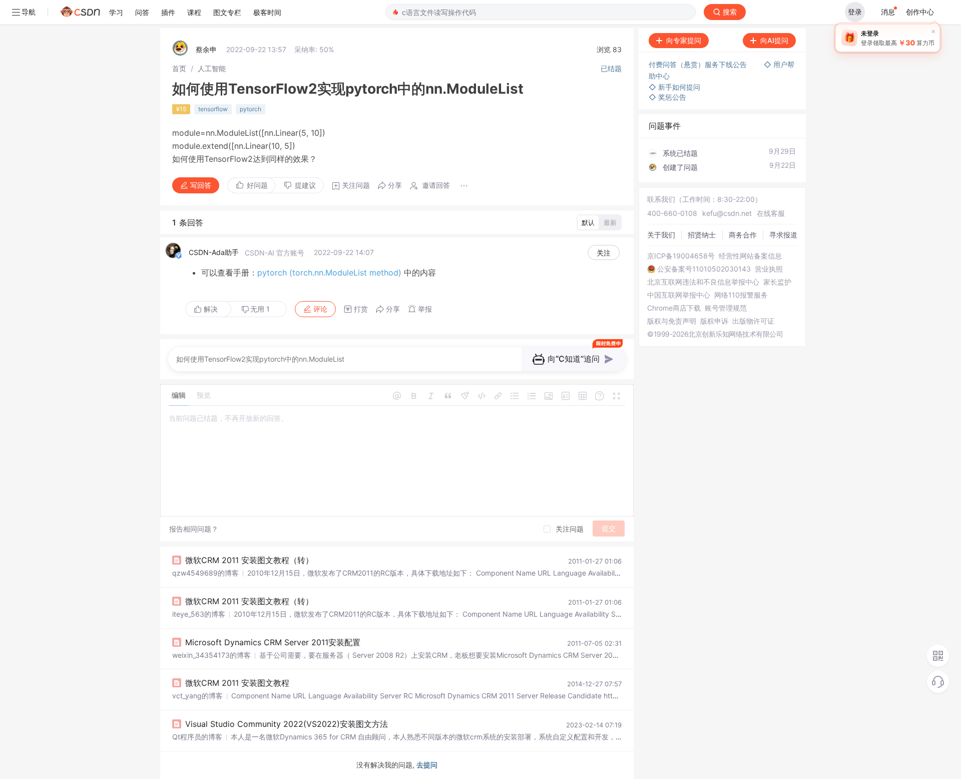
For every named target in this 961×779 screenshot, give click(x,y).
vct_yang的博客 (197, 695)
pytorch (250, 109)
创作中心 (920, 12)
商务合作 (743, 234)
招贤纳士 (702, 234)
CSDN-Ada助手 (214, 252)
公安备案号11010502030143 (704, 269)
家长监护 (777, 282)
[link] (179, 68)
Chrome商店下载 (674, 308)
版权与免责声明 (671, 321)
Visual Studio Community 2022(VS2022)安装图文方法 (286, 724)
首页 (179, 68)
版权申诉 (714, 321)
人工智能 (212, 68)
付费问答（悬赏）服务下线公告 (699, 64)
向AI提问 (774, 40)
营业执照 (769, 269)
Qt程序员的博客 (197, 736)
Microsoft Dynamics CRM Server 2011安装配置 (272, 642)
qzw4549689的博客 (205, 573)
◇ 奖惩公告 (667, 97)
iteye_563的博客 (198, 614)
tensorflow (213, 109)
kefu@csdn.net (727, 213)
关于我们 (661, 234)
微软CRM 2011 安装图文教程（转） (249, 560)
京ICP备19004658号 (681, 256)
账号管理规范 (726, 308)
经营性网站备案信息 (750, 256)
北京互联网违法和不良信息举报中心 (703, 282)
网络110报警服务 (741, 295)
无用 (260, 309)
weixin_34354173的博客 (211, 655)
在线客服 (771, 213)
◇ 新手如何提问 (674, 87)
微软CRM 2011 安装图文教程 (237, 683)
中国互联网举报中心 (678, 295)
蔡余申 (206, 49)
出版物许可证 (753, 321)
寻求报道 (783, 234)
